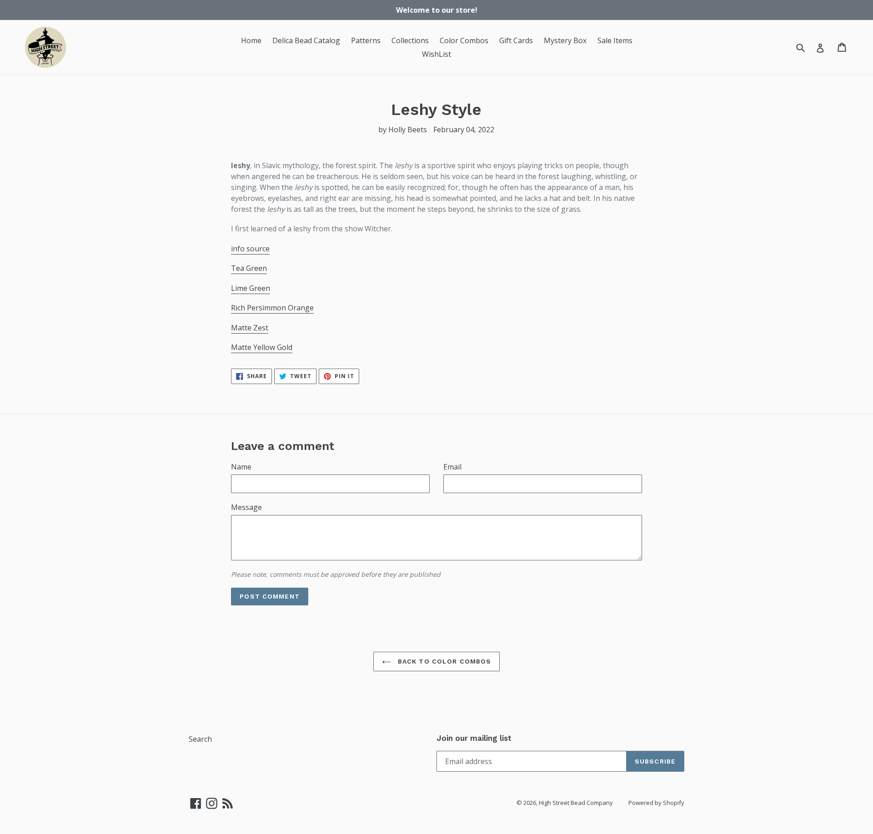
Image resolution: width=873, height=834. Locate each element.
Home (251, 40)
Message (246, 507)
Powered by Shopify (656, 803)
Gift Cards (516, 40)
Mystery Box (565, 40)
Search (200, 739)
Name (241, 467)
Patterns (366, 40)
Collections (410, 40)
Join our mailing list (474, 738)
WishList (436, 54)
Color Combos (464, 40)
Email (452, 467)
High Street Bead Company (576, 803)
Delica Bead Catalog (306, 40)
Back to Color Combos (444, 661)
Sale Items (614, 40)
